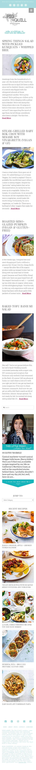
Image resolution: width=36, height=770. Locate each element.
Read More (6, 118)
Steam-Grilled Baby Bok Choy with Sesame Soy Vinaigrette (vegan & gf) (17, 137)
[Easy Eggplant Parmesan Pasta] (18, 686)
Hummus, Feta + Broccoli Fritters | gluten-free (14, 665)
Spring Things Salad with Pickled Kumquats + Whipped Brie (18, 45)
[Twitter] (14, 5)
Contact (22, 727)
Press (16, 727)
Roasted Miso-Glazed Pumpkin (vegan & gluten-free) (16, 226)
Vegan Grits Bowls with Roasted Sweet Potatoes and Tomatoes (17, 586)
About (10, 727)
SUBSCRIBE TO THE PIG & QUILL (23, 1)
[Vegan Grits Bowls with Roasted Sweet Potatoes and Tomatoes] (18, 567)
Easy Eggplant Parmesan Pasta (16, 704)
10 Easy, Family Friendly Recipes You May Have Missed (17, 626)
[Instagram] (18, 5)
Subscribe (29, 727)
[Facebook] (10, 5)
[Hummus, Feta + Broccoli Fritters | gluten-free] (18, 646)
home (5, 727)
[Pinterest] (21, 5)
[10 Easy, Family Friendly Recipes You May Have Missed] (18, 607)
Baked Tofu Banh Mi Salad (17, 307)
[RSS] (25, 5)
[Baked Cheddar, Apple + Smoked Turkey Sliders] (18, 527)
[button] (31, 10)
